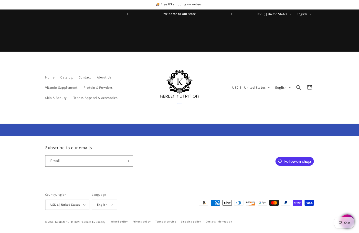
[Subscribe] (127, 161)
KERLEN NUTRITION (67, 221)
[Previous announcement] (127, 14)
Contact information (219, 221)
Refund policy (119, 221)
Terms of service (165, 221)
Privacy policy (142, 221)
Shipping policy (191, 221)
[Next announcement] (231, 14)
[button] (298, 87)
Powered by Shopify (93, 221)
